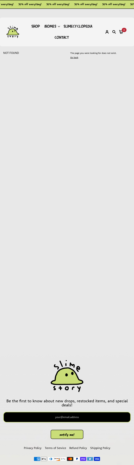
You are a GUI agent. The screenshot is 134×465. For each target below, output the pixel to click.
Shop (35, 26)
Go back (74, 57)
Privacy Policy (33, 448)
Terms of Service (55, 448)
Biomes (50, 26)
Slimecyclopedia (78, 26)
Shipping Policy (100, 448)
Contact (62, 37)
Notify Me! (67, 435)
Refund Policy (78, 448)
